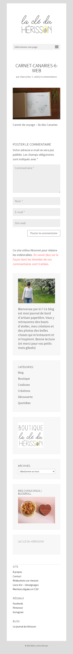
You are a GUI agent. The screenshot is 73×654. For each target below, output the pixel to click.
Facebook (18, 603)
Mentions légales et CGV (26, 589)
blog (21, 372)
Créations (24, 391)
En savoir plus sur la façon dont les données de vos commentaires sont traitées (35, 259)
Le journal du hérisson (24, 626)
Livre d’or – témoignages (26, 585)
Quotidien (24, 403)
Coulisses (24, 385)
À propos (17, 572)
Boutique (24, 378)
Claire (23, 76)
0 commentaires (48, 76)
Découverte (25, 397)
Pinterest (18, 607)
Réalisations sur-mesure (25, 580)
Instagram (18, 612)
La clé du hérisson (31, 541)
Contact (17, 576)
